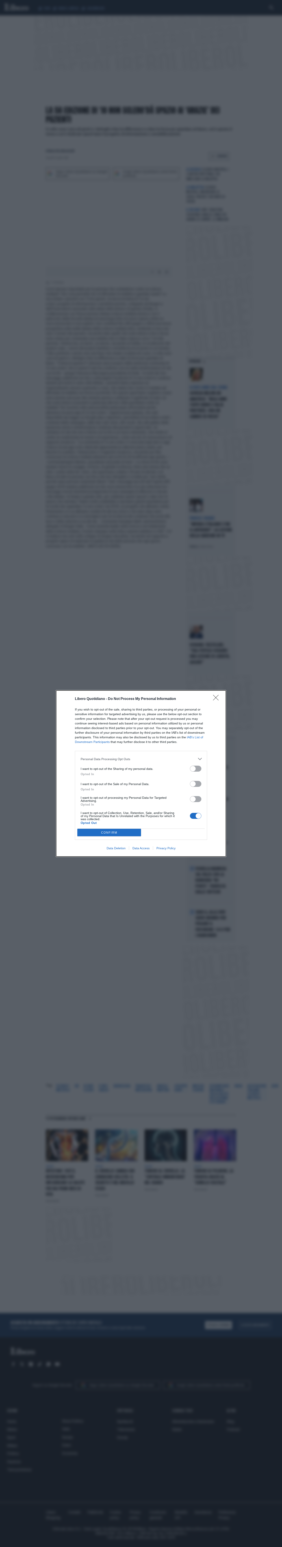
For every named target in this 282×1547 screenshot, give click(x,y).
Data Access (141, 848)
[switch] (195, 769)
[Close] (217, 699)
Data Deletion (116, 848)
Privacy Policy (166, 848)
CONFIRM (109, 832)
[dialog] (141, 773)
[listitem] (141, 759)
